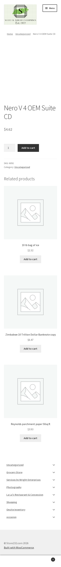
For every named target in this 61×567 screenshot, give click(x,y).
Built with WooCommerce (19, 547)
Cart (47, 558)
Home (10, 33)
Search (30, 561)
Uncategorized (22, 33)
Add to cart (28, 147)
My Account (10, 561)
